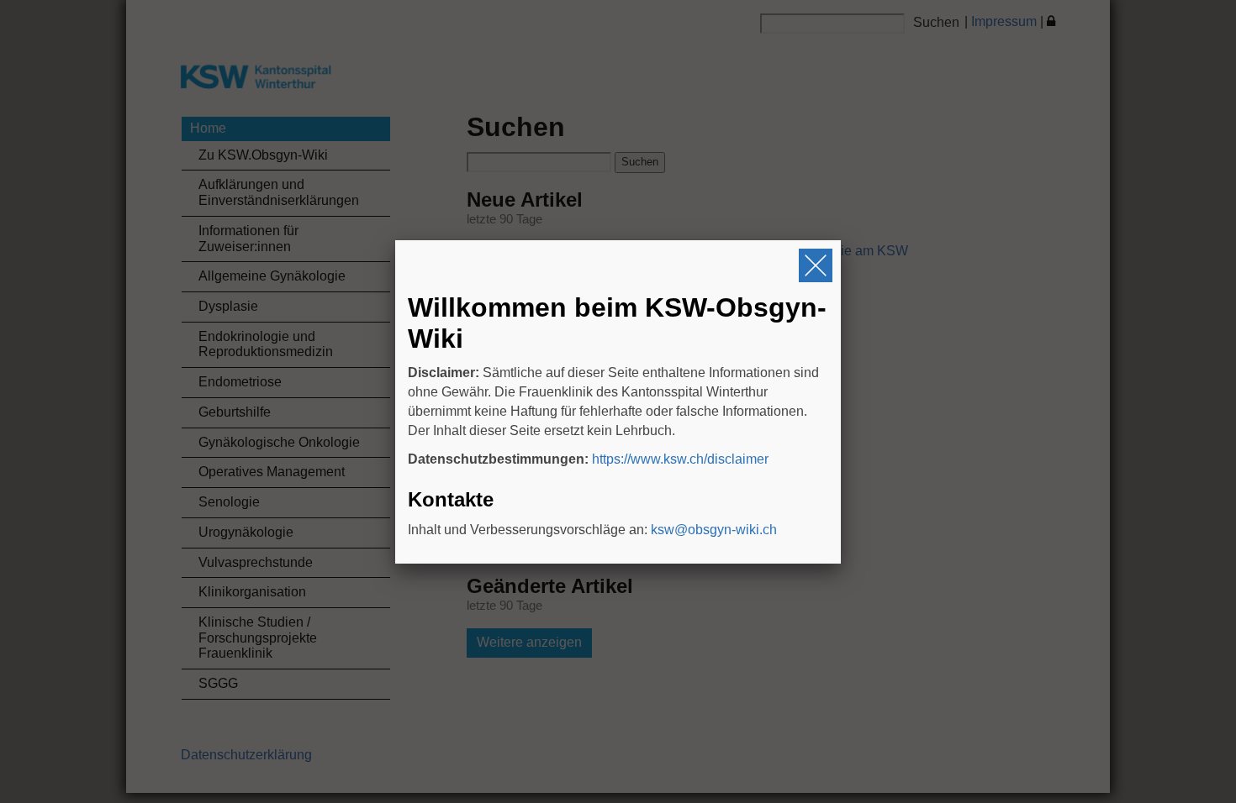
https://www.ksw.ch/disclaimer (680, 459)
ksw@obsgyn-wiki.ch (714, 529)
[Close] (815, 265)
